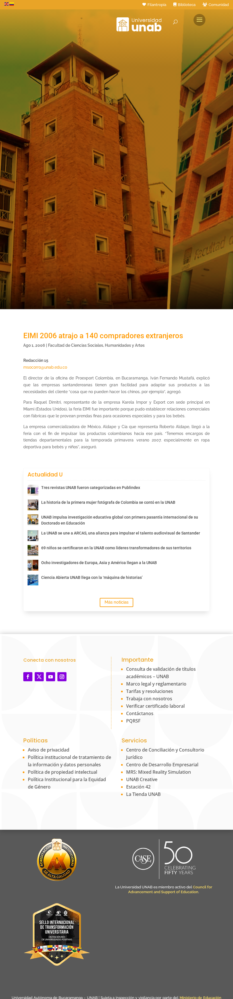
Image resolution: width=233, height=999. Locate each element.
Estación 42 (138, 787)
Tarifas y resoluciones (149, 691)
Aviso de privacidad (48, 750)
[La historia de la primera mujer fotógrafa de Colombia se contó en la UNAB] (33, 505)
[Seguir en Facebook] (27, 676)
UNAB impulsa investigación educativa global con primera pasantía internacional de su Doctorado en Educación (119, 520)
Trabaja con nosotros (149, 698)
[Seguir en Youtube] (50, 676)
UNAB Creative (141, 779)
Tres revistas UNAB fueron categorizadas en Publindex (90, 487)
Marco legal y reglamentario (156, 684)
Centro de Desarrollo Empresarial (162, 764)
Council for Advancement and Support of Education (170, 889)
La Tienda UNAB (143, 794)
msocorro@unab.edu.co (45, 367)
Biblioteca (186, 5)
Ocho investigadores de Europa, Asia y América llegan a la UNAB (99, 562)
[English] (6, 3)
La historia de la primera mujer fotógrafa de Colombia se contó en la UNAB (108, 502)
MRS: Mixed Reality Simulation (158, 772)
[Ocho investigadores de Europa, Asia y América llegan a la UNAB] (33, 565)
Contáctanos (139, 713)
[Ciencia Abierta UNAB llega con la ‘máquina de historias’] (33, 580)
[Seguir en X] (39, 676)
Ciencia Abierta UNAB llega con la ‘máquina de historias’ (92, 577)
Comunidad (219, 5)
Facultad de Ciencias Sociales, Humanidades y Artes (96, 345)
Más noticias (116, 602)
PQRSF (133, 721)
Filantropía (156, 5)
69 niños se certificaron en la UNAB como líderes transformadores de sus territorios (116, 548)
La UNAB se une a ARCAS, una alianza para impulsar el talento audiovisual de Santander (120, 533)
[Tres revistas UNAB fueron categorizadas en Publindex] (33, 490)
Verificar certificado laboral (155, 706)
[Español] (11, 3)
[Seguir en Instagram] (61, 676)
